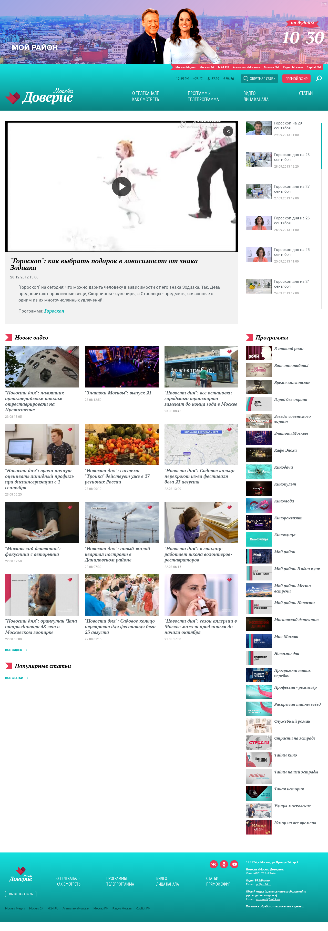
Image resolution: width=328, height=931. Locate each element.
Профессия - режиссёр (295, 687)
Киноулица (284, 535)
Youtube (234, 864)
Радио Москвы (293, 67)
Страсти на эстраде (294, 738)
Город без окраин (290, 399)
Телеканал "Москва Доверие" (39, 96)
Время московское (292, 382)
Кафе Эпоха (285, 450)
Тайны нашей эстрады (296, 772)
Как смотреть (145, 99)
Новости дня (286, 653)
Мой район (284, 552)
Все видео (13, 650)
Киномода (284, 501)
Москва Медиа (186, 67)
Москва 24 (207, 67)
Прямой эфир (296, 78)
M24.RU (223, 67)
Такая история (289, 789)
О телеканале (145, 93)
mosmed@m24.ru (268, 899)
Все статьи (14, 678)
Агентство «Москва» (246, 67)
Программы (199, 93)
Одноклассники (224, 864)
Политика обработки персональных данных (275, 906)
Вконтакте (214, 864)
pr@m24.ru (263, 884)
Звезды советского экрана (292, 418)
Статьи (306, 93)
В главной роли (288, 348)
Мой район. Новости (294, 602)
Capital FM (314, 67)
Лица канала (256, 99)
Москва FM (271, 67)
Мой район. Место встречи (292, 588)
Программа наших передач (292, 672)
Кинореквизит (288, 518)
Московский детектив (296, 619)
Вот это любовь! (291, 365)
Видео (249, 93)
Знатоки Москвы (291, 433)
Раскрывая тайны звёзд (297, 704)
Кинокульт (285, 484)
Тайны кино (285, 755)
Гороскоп (54, 311)
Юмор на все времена (295, 823)
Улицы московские (292, 806)
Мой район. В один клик (297, 568)
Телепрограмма (203, 99)
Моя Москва (286, 636)
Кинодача (283, 467)
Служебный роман (292, 721)
